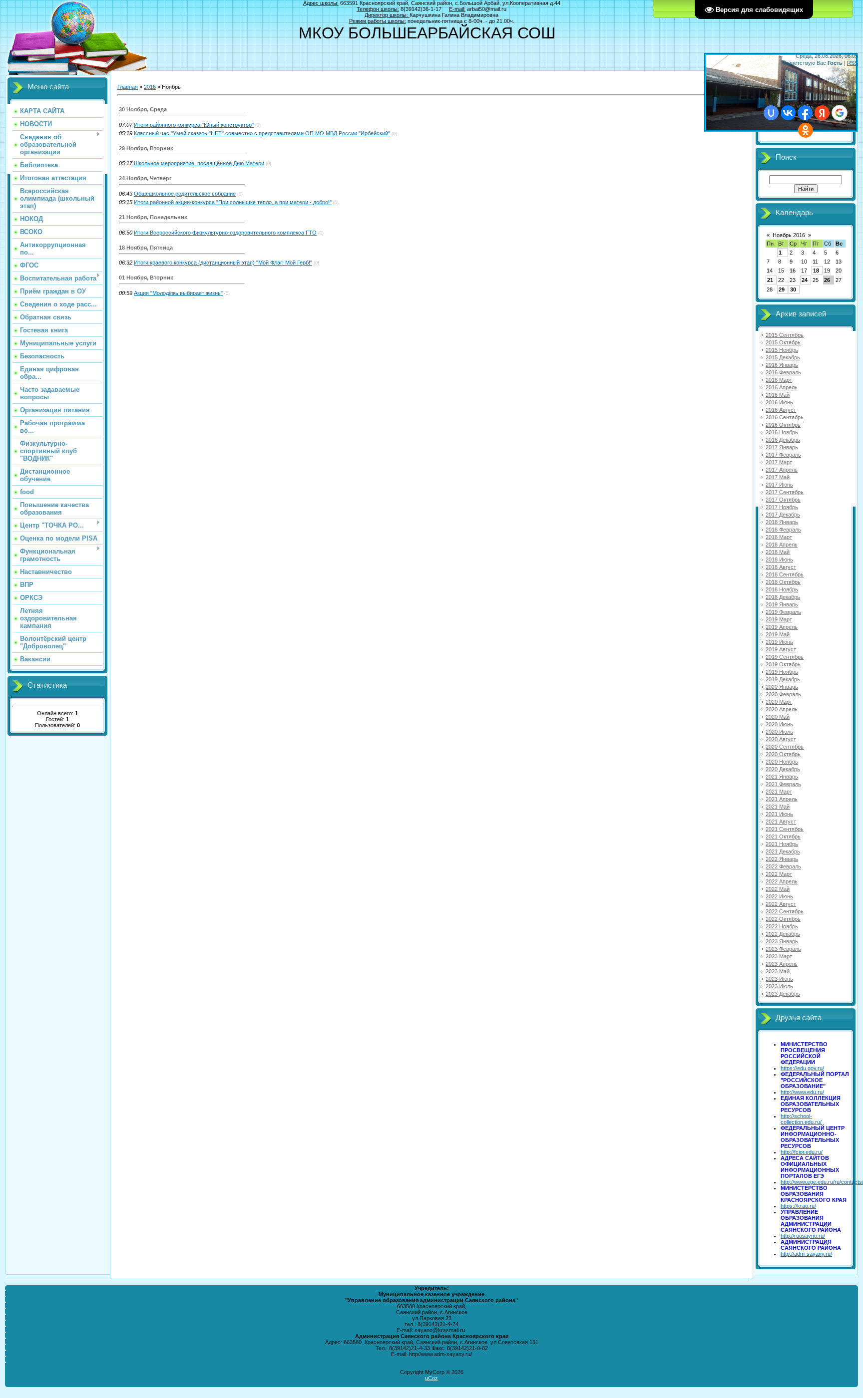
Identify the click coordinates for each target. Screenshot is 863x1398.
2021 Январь (782, 777)
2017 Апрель (782, 470)
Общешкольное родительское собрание (185, 194)
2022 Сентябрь (785, 911)
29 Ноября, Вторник (146, 148)
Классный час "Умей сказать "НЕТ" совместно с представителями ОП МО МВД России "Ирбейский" (262, 133)
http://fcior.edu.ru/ (802, 1152)
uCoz (431, 1378)
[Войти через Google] (840, 113)
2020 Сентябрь (785, 747)
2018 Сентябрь (785, 574)
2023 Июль (779, 986)
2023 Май (778, 971)
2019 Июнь (779, 642)
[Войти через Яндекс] (822, 112)
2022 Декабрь (783, 934)
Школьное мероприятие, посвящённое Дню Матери (199, 163)
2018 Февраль (783, 530)
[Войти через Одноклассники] (805, 130)
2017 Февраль (783, 455)
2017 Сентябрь (785, 492)
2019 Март (779, 619)
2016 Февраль (783, 372)
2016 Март (779, 380)
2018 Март (779, 537)
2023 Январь (782, 941)
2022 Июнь (779, 896)
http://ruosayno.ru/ (803, 1236)
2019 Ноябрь (782, 672)
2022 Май (778, 889)
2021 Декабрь (783, 851)
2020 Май (778, 717)
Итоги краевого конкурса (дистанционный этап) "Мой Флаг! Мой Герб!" (223, 263)
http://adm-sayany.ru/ (806, 1254)
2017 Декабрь (783, 515)
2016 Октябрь (783, 425)
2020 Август (781, 739)
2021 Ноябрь (782, 844)
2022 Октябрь (783, 919)
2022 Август (781, 904)
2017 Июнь (779, 485)
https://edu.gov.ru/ (802, 1068)
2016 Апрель (782, 387)
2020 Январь (782, 687)
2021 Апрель (782, 799)
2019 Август (781, 649)
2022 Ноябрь (782, 926)
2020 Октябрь (783, 754)
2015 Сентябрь (785, 335)
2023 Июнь (779, 979)
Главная (127, 87)
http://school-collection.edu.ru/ (801, 1119)
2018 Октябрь (783, 582)
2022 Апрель (782, 881)
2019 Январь (782, 604)
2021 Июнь (779, 814)
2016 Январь (782, 365)
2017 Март (779, 462)
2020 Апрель (782, 709)
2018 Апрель (782, 545)
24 (805, 280)
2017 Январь (782, 447)
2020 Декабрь (783, 769)
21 (770, 280)
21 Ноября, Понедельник (153, 217)
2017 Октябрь (783, 500)
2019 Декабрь (783, 679)
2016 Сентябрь (785, 417)
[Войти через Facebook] (805, 112)
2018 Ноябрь (782, 589)
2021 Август (781, 822)
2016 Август (781, 410)
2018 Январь (782, 522)
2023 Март (779, 956)
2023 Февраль (783, 949)
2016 (150, 87)
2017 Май (778, 477)
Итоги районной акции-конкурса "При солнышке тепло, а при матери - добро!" (233, 202)
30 (793, 289)
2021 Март (779, 792)
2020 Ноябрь (782, 762)
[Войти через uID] (771, 112)
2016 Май (778, 395)
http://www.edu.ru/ (802, 1092)
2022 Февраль (783, 866)
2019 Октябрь (783, 664)
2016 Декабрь (783, 440)
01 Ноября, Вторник (146, 277)
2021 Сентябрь (785, 829)
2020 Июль (779, 732)
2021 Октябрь (783, 836)
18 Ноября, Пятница (146, 248)
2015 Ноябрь (782, 350)
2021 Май (778, 807)
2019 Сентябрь (785, 657)
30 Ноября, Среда (143, 109)
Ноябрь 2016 (789, 235)
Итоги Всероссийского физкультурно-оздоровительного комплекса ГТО (225, 233)
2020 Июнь (779, 724)
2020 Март (779, 702)
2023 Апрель (782, 964)
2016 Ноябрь (782, 432)
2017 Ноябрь (782, 507)
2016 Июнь (779, 402)
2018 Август (781, 567)
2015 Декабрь (783, 357)
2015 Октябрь (783, 342)
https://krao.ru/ (798, 1206)
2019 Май (778, 634)
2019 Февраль (783, 612)
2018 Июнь (779, 559)
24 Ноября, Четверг (145, 178)
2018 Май (778, 552)
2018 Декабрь (783, 597)
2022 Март (779, 874)
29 (782, 289)
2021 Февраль (783, 784)
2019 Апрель (782, 627)
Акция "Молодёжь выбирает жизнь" (178, 293)
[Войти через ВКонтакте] (788, 112)
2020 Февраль (783, 694)
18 (816, 271)
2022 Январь (782, 859)
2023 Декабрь (783, 994)
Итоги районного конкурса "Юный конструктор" (194, 125)
